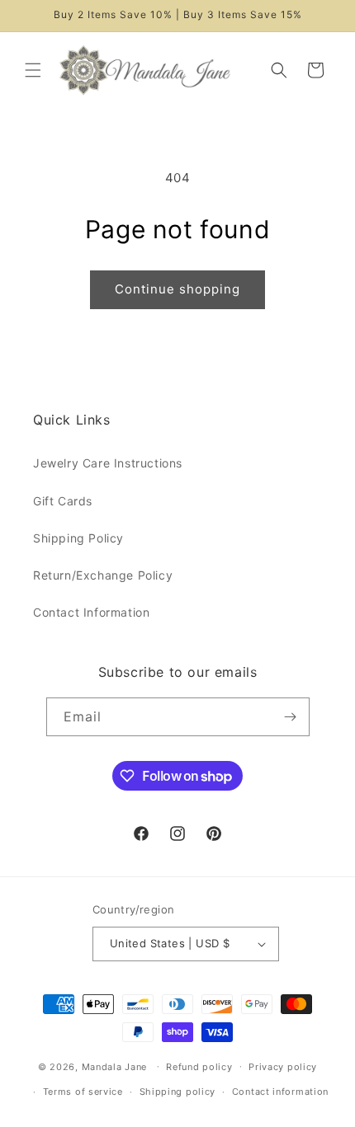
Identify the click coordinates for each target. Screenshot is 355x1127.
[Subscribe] (290, 716)
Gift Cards (62, 501)
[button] (33, 70)
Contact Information (91, 612)
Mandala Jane (114, 1066)
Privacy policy (282, 1067)
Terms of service (83, 1091)
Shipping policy (178, 1091)
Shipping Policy (78, 538)
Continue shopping (177, 289)
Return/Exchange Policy (103, 575)
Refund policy (199, 1067)
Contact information (280, 1091)
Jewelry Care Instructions (107, 463)
